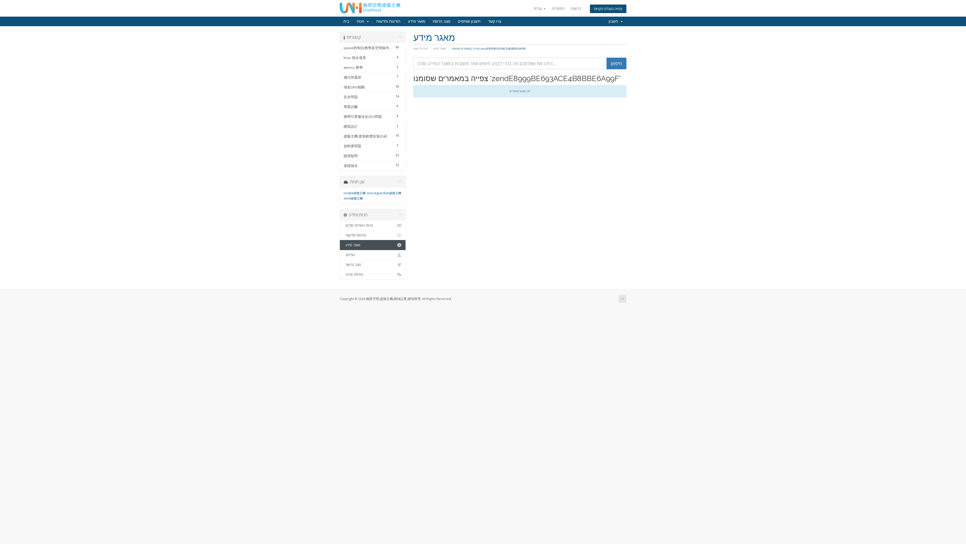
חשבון (614, 21)
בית (346, 21)
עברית (538, 8)
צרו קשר (494, 21)
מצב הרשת (441, 21)
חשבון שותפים (469, 21)
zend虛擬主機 (353, 198)
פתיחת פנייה (353, 274)
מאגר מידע (416, 21)
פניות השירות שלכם (358, 225)
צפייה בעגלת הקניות (608, 8)
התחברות (558, 8)
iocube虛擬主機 (355, 193)
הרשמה (576, 8)
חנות (361, 21)
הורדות (349, 255)
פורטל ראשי (420, 48)
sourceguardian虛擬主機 (384, 193)
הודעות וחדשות (388, 21)
